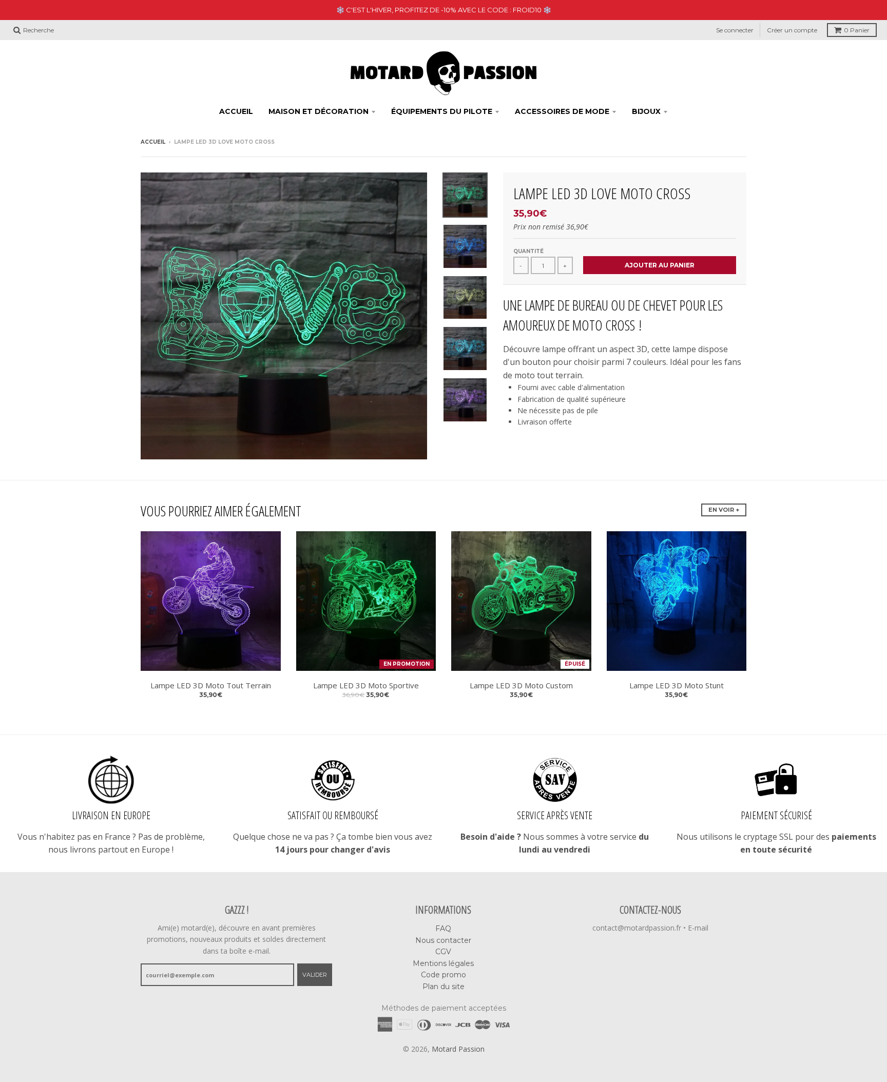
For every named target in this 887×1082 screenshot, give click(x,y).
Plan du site (443, 986)
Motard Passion (458, 1049)
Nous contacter (443, 940)
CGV (443, 951)
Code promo (443, 974)
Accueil (153, 142)
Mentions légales (443, 963)
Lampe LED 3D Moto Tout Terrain (210, 685)
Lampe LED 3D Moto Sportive (366, 685)
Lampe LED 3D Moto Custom (521, 685)
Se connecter (735, 30)
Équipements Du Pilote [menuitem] (441, 111)
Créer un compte (792, 30)
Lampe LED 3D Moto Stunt (676, 685)
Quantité (528, 251)
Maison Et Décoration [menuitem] (318, 111)
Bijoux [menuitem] (646, 111)
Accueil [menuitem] (236, 111)
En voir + (723, 509)
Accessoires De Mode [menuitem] (562, 111)
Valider (314, 974)
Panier (857, 30)
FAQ (443, 928)
